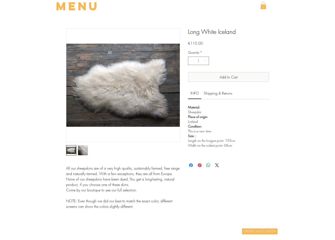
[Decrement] (191, 61)
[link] (195, 93)
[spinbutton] (198, 61)
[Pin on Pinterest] (199, 165)
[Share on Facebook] (191, 165)
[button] (263, 5)
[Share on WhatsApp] (208, 165)
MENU (77, 6)
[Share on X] (217, 165)
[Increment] (205, 61)
